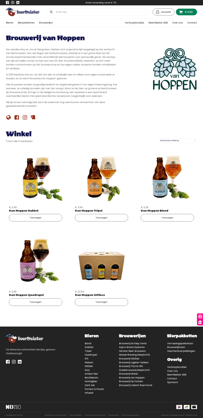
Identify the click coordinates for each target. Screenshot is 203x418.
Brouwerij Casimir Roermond (135, 385)
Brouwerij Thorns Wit (131, 366)
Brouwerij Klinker (128, 373)
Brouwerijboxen (176, 347)
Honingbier (91, 381)
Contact (192, 22)
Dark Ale (90, 385)
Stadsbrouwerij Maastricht (134, 370)
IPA (86, 358)
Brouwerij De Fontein (131, 381)
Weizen (89, 362)
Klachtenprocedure (130, 415)
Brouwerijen (46, 22)
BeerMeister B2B (158, 22)
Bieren (9, 22)
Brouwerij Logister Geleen (134, 362)
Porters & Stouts (94, 389)
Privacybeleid (76, 415)
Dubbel (89, 347)
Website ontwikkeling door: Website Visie (179, 415)
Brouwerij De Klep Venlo (133, 343)
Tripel (88, 351)
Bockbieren (91, 377)
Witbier (89, 366)
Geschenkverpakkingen (181, 351)
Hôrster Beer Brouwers (132, 351)
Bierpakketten (26, 22)
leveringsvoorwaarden (95, 415)
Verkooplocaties (134, 22)
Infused (89, 393)
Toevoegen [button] (35, 217)
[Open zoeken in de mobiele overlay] (96, 12)
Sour (87, 370)
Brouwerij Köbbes (129, 358)
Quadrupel (91, 354)
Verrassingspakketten (180, 343)
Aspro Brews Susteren (132, 347)
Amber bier (91, 373)
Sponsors (172, 382)
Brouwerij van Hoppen (132, 377)
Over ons (177, 22)
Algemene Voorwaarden (56, 415)
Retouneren (114, 415)
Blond (88, 343)
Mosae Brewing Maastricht (134, 354)
